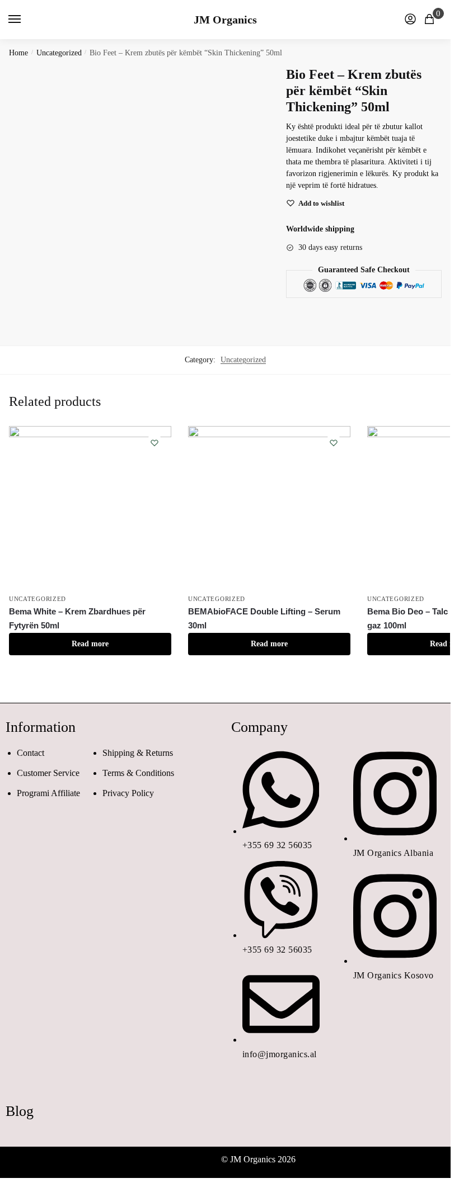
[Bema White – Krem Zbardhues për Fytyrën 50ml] (90, 507)
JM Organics (225, 19)
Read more (90, 644)
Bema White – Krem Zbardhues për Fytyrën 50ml (77, 618)
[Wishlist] (154, 442)
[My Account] (410, 19)
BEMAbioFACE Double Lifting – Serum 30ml (264, 618)
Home (18, 53)
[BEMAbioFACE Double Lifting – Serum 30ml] (269, 507)
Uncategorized (59, 53)
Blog (20, 1111)
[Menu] (25, 19)
